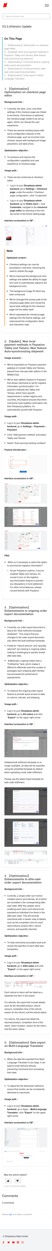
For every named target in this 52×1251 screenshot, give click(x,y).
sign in (11, 1214)
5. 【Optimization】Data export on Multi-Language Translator (24, 77)
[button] (47, 5)
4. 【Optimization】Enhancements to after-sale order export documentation (25, 70)
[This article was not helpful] (17, 1181)
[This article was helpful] (8, 1181)
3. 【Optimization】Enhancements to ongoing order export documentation (26, 63)
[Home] (5, 5)
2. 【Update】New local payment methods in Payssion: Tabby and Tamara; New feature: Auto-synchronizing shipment (26, 55)
